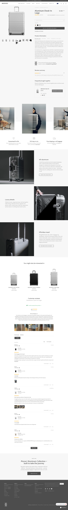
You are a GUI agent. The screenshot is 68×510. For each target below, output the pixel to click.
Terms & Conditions (38, 492)
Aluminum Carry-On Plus (21, 350)
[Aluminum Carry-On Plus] (14, 277)
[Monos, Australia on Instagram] (45, 488)
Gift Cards (6, 494)
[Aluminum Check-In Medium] (34, 277)
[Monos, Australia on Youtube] (51, 488)
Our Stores (16, 485)
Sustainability (16, 491)
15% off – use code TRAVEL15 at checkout (34, 0)
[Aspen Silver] (39, 25)
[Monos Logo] (5, 3)
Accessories (6, 492)
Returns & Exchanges (38, 488)
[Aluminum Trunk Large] (54, 277)
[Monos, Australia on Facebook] (47, 488)
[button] (39, 15)
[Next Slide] (53, 327)
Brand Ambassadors (28, 485)
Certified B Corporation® (51, 64)
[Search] (61, 3)
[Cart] (65, 3)
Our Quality (16, 488)
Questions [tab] (22, 334)
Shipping (36, 491)
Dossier (15, 492)
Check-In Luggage (7, 488)
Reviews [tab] (16, 334)
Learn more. (37, 144)
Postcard (15, 495)
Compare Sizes (6, 495)
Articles (15, 494)
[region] (34, 327)
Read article (34, 473)
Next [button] (28, 20)
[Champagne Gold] (35, 25)
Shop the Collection (46, 174)
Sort (44, 341)
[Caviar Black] (37, 25)
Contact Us (37, 485)
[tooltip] (37, 313)
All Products (6, 485)
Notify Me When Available (49, 28)
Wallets (5, 491)
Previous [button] (5, 20)
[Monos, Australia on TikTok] (49, 489)
